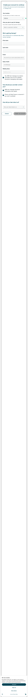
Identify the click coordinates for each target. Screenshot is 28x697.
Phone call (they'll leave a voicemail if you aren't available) (14, 95)
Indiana (6, 18)
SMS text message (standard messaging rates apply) (12, 90)
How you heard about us (10, 107)
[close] (25, 2)
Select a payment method (10, 27)
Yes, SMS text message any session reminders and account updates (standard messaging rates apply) (14, 77)
